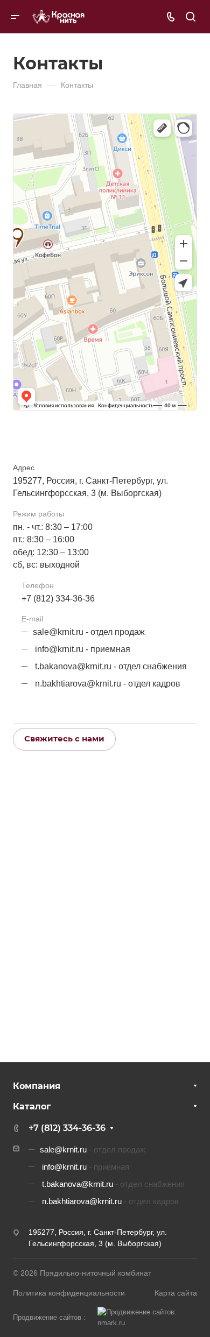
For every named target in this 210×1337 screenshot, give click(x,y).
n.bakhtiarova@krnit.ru (78, 683)
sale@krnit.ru (58, 631)
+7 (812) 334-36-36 (58, 598)
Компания (36, 1086)
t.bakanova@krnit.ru (73, 666)
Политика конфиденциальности (69, 1293)
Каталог (32, 1106)
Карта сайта (176, 1293)
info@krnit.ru (59, 649)
